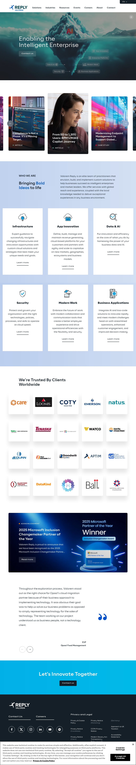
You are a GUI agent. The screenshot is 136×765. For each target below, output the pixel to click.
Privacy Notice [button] (77, 730)
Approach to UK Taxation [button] (117, 728)
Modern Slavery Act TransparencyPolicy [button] (99, 739)
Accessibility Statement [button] (116, 736)
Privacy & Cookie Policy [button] (78, 722)
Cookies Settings (120, 749)
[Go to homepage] (18, 8)
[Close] (133, 744)
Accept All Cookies (120, 757)
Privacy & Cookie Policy (44, 761)
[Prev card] (10, 123)
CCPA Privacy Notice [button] (96, 730)
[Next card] (125, 123)
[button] (27, 53)
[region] (68, 753)
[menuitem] (36, 8)
